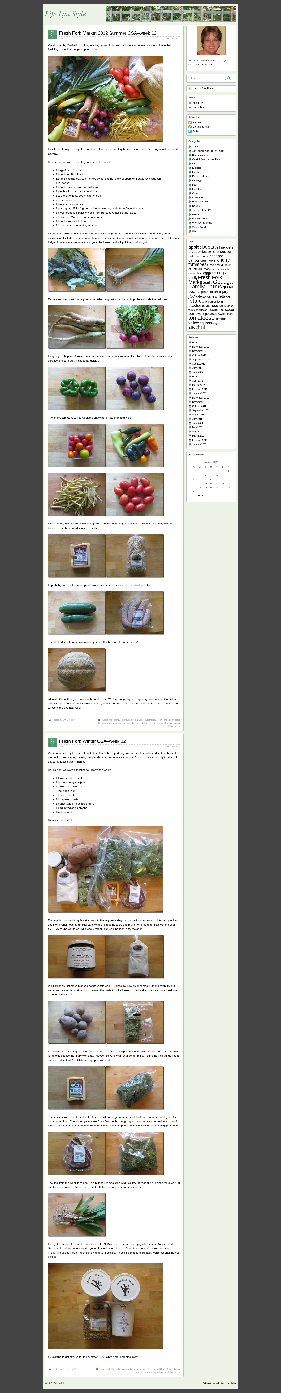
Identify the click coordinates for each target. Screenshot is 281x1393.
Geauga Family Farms (210, 284)
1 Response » (172, 38)
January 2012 (199, 393)
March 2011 (198, 435)
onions (218, 301)
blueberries (197, 252)
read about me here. (203, 64)
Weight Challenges (202, 223)
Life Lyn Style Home (203, 88)
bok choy (213, 251)
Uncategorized (200, 218)
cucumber (226, 269)
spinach (203, 310)
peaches (194, 306)
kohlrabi (206, 296)
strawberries (216, 309)
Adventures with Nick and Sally (208, 151)
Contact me (199, 107)
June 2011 (197, 423)
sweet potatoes (206, 314)
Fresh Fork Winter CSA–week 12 (92, 741)
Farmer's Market (200, 176)
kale (129, 723)
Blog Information (200, 155)
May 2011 (197, 427)
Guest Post (198, 197)
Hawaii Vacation (200, 201)
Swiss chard (225, 313)
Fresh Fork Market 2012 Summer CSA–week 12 (107, 33)
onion (209, 301)
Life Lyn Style (65, 13)
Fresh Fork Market (165, 720)
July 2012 (197, 368)
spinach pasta (159, 1372)
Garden (196, 193)
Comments (201, 127)
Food (195, 185)
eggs (221, 273)
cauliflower (208, 260)
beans (116, 720)
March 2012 (198, 385)
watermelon (219, 318)
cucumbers (150, 720)
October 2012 (199, 355)
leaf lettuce (221, 296)
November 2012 (200, 351)
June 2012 (197, 372)
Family (195, 172)
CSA (61, 38)
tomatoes (199, 318)
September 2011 (201, 410)
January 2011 (199, 444)
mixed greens (139, 1369)
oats (153, 723)
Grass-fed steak (119, 1369)
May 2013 (197, 342)
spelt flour (147, 1372)
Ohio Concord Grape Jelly (159, 1369)
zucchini (196, 327)
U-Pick (195, 214)
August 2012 (198, 364)
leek (134, 723)
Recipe (196, 206)
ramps (139, 1372)
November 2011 (200, 402)
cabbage (216, 256)
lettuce (196, 301)
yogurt (216, 323)
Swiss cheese (173, 726)
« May (199, 495)
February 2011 (199, 440)
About (195, 146)
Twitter (196, 131)
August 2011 (198, 414)
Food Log (197, 189)
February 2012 (200, 389)
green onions (209, 292)
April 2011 (197, 431)
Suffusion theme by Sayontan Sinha (219, 1383)
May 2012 (197, 376)
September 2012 (201, 359)
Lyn (64, 720)
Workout (196, 231)
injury (223, 291)
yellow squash (200, 323)
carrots (123, 720)
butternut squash (198, 256)
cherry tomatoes (136, 720)
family (192, 278)
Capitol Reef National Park (206, 159)
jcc (191, 296)
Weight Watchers (201, 227)
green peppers (119, 723)
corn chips (216, 269)
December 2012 (200, 347)
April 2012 (197, 380)
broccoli (225, 252)
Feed (198, 122)
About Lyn (198, 103)
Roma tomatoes (172, 723)
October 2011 (199, 406)
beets (208, 247)
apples (195, 247)
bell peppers (224, 247)
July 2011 (197, 419)
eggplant (209, 273)
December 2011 (200, 397)
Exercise (196, 168)
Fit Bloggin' (198, 180)
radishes (160, 723)
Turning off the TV (201, 210)
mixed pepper (143, 723)
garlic (208, 282)
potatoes (176, 1369)
